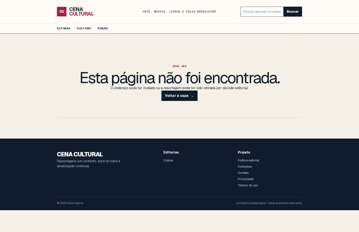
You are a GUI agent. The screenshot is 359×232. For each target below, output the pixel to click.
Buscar (293, 11)
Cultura (84, 28)
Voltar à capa (179, 95)
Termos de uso (248, 185)
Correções (245, 166)
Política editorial (248, 160)
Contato (243, 173)
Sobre (102, 28)
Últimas (63, 28)
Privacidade (246, 179)
